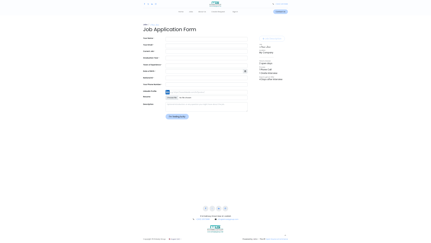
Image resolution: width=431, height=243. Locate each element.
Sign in (235, 11)
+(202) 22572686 (281, 4)
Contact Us (280, 11)
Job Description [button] (272, 38)
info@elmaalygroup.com (228, 219)
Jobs (145, 24)
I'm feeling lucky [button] (177, 116)
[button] (285, 235)
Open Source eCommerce (277, 239)
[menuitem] (181, 12)
